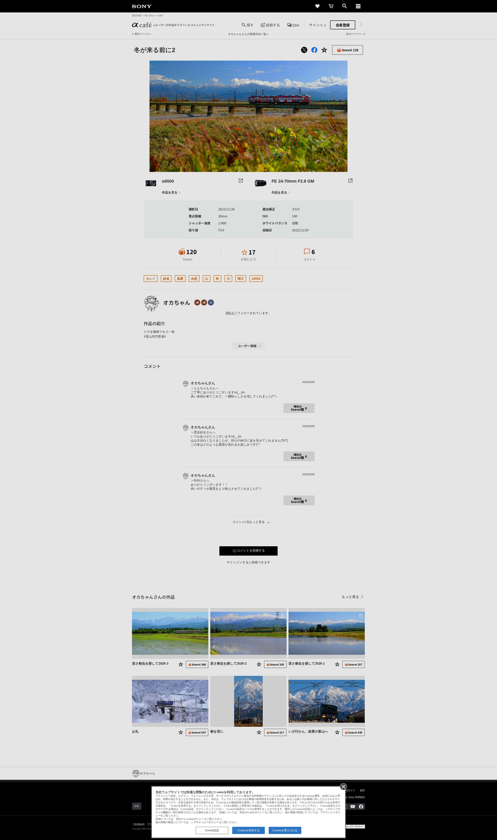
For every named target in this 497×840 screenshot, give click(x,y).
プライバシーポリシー (206, 822)
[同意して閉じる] (343, 786)
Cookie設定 (212, 830)
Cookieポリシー (195, 819)
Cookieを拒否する (248, 830)
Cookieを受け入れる (285, 830)
